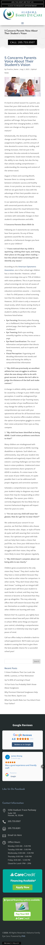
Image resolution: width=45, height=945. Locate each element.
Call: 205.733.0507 (22, 42)
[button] (2, 766)
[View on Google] (7, 757)
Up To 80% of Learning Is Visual (17, 680)
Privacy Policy (11, 943)
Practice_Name (12, 69)
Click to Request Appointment (22, 6)
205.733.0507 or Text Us (23, 2)
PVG (23, 936)
